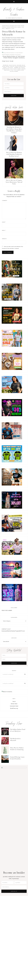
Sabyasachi (7, 70)
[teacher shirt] (12, 346)
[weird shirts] (12, 415)
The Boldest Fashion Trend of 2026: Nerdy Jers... (17, 730)
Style (11, 70)
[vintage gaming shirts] (12, 439)
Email (4, 230)
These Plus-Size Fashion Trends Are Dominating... (17, 748)
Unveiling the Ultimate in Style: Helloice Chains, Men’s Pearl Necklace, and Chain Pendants (14, 129)
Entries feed (14, 703)
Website (4, 238)
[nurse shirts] (12, 369)
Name (4, 222)
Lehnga (19, 27)
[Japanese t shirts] (12, 300)
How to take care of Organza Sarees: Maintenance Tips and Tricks (14, 182)
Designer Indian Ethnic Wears (17, 25)
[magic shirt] (12, 508)
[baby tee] (12, 462)
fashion (23, 68)
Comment (4, 200)
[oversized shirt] (12, 277)
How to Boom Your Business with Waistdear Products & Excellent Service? (14, 154)
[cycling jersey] (12, 531)
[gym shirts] (12, 485)
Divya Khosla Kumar (15, 68)
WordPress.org (14, 708)
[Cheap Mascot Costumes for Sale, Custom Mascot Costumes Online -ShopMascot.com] (7, 691)
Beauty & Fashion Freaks (14, 12)
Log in (14, 701)
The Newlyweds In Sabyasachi (15, 739)
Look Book (10, 67)
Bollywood (22, 67)
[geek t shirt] (12, 577)
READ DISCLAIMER (7, 610)
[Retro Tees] (12, 323)
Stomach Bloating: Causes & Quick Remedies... (17, 758)
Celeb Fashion (5, 25)
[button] (14, 1)
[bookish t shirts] (12, 392)
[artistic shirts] (12, 600)
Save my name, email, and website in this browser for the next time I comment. (12, 247)
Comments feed (14, 706)
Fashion (4, 27)
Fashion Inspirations (12, 27)
